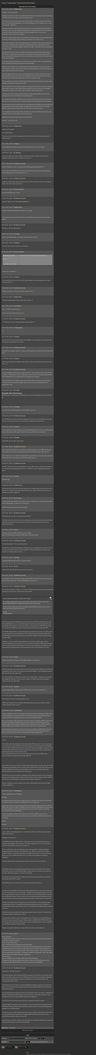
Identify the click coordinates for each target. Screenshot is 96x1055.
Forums (4, 3)
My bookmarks (9, 1047)
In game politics (12, 3)
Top (3, 1028)
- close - (28, 1052)
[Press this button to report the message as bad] (51, 599)
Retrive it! (45, 1041)
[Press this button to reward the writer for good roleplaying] (48, 598)
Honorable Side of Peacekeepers (26, 3)
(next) (13, 1028)
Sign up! (41, 1038)
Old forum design (22, 1047)
